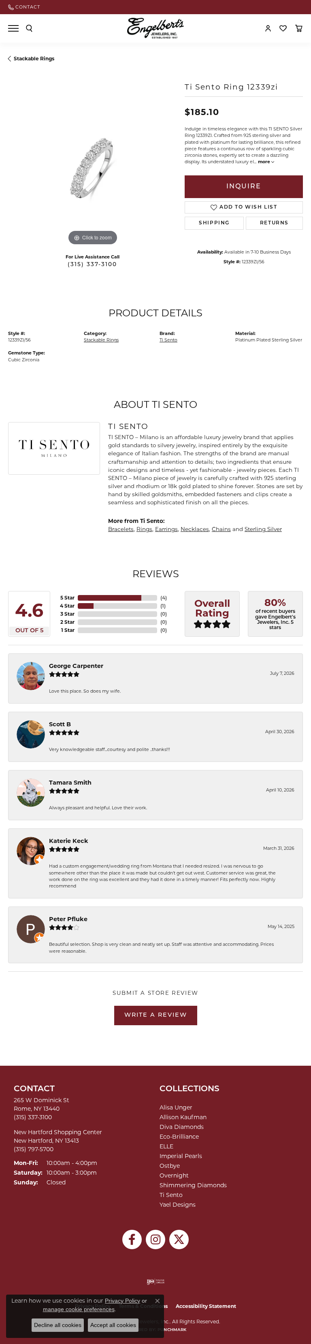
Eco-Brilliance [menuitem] (179, 1136)
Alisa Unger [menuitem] (176, 1107)
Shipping (214, 223)
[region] (92, 163)
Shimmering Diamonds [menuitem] (193, 1185)
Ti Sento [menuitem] (171, 1195)
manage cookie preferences (79, 1309)
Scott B (60, 724)
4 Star (67, 606)
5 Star (67, 598)
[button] (29, 28)
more (264, 161)
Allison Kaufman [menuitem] (183, 1117)
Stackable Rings (34, 58)
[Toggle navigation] (13, 28)
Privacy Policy (122, 1300)
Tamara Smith (70, 782)
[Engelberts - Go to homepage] (155, 28)
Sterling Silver (263, 529)
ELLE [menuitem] (166, 1146)
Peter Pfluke (68, 919)
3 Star (67, 614)
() (163, 598)
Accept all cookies (113, 1325)
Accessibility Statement (206, 1306)
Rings (144, 529)
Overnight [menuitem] (174, 1175)
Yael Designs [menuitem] (178, 1204)
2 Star (67, 622)
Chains (221, 529)
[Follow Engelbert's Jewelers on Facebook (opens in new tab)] (132, 1239)
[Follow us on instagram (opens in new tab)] (155, 1239)
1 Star (68, 630)
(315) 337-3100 (92, 264)
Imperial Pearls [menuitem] (181, 1156)
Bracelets (121, 529)
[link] (24, 7)
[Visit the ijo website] (156, 1282)
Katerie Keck (68, 841)
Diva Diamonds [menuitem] (182, 1127)
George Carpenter (76, 666)
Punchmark (172, 1330)
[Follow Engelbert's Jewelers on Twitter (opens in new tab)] (179, 1239)
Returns (274, 223)
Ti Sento (168, 340)
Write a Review (155, 1015)
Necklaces (195, 529)
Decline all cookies (57, 1325)
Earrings (166, 529)
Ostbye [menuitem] (170, 1165)
